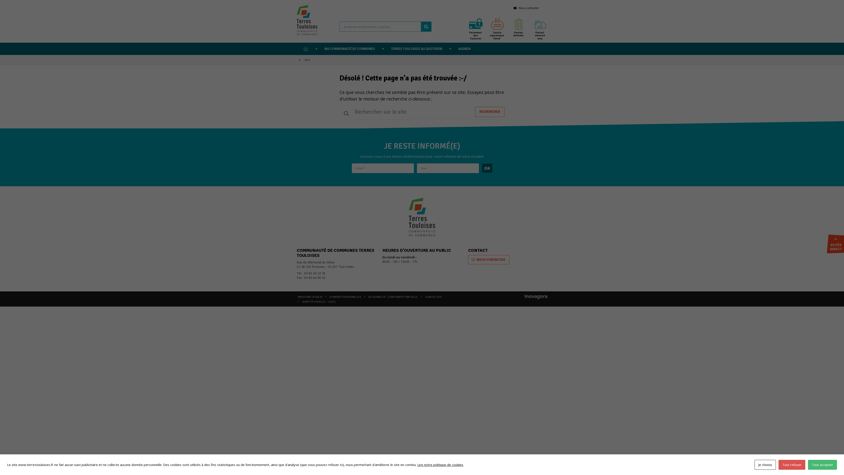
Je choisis (765, 464)
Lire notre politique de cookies (440, 464)
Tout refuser (792, 464)
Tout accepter (822, 464)
